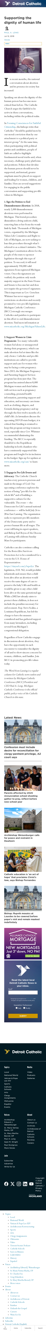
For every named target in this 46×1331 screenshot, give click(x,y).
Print (7, 43)
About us (31, 1120)
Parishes (31, 1140)
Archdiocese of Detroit (34, 1130)
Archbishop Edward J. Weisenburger (10, 1122)
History (13, 1258)
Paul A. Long (11, 33)
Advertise (8, 1164)
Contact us (32, 1123)
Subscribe (8, 1161)
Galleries (31, 1078)
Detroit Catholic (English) (16, 1324)
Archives (31, 1126)
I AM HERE (15, 1255)
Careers (30, 1143)
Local (6, 1072)
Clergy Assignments (10, 1096)
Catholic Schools (8, 1088)
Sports (7, 1084)
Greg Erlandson (16, 1277)
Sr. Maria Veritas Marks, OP (11, 1129)
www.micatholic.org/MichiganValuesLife (24, 326)
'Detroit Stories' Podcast (20, 1245)
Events (7, 1107)
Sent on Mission (17, 1251)
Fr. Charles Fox (16, 1273)
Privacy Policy (29, 998)
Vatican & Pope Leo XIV (11, 1079)
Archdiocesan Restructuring (22, 1226)
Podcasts (31, 1075)
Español (7, 1104)
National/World (11, 1075)
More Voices (9, 1148)
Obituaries (9, 1101)
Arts (6, 1092)
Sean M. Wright (11, 1142)
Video (29, 1072)
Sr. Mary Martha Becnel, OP (11, 1134)
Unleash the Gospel (18, 1308)
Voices (7, 40)
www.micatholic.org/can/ (16, 461)
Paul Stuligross (11, 1145)
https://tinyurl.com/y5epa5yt (19, 566)
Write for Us (9, 1167)
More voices (15, 1283)
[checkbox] (23, 1008)
